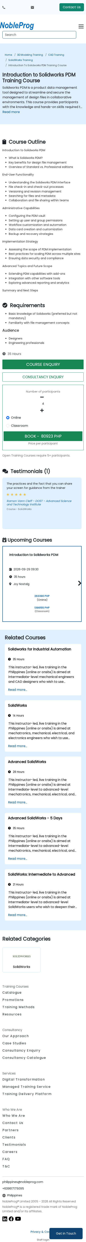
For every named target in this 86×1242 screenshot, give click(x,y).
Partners (10, 1130)
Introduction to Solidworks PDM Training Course (37, 65)
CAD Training (56, 55)
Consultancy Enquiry (21, 1050)
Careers (9, 1151)
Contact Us (72, 7)
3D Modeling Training (30, 55)
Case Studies (14, 1043)
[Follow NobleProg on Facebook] (11, 1218)
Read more (11, 112)
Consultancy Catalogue (24, 1057)
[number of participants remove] (43, 397)
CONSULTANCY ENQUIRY (43, 376)
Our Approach (15, 1036)
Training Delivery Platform (27, 1094)
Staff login (43, 1239)
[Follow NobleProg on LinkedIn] (4, 1218)
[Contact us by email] (32, 7)
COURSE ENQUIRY (43, 364)
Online (16, 417)
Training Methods (18, 1007)
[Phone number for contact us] (4, 7)
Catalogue (12, 992)
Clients (8, 1137)
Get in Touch (66, 1233)
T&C (6, 1166)
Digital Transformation (23, 1079)
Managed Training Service (26, 1086)
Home (8, 55)
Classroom (19, 425)
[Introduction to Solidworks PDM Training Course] (20, 25)
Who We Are (13, 1115)
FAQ (6, 1159)
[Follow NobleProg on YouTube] (18, 1218)
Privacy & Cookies (43, 1232)
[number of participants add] (43, 410)
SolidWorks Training (20, 60)
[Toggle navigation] (81, 26)
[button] (78, 583)
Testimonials (14, 1144)
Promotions (13, 999)
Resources (12, 1014)
